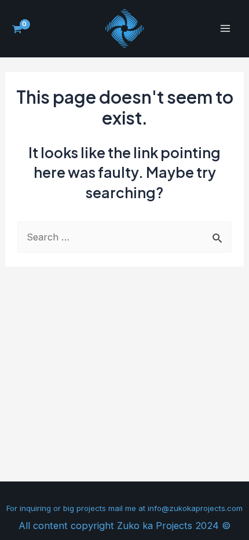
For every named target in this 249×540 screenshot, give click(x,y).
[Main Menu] (225, 28)
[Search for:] (124, 237)
